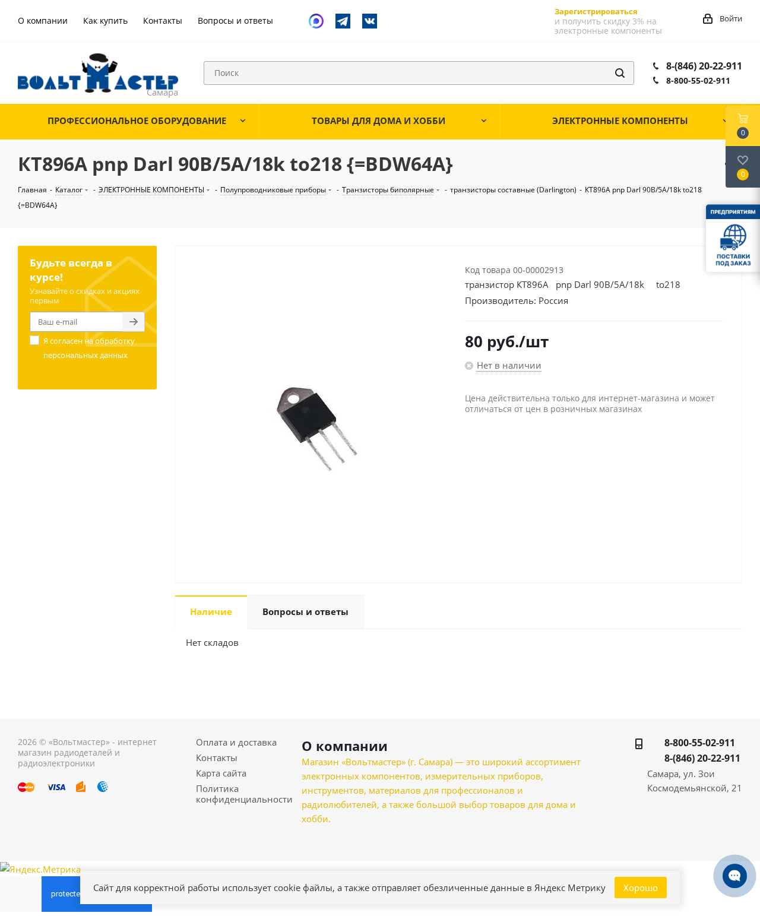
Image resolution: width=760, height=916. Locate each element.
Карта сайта (221, 773)
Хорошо (640, 887)
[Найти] (620, 73)
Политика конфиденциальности (244, 793)
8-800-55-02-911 (698, 80)
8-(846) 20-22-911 (704, 65)
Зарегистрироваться (596, 11)
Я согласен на (89, 347)
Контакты (217, 757)
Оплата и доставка (236, 742)
